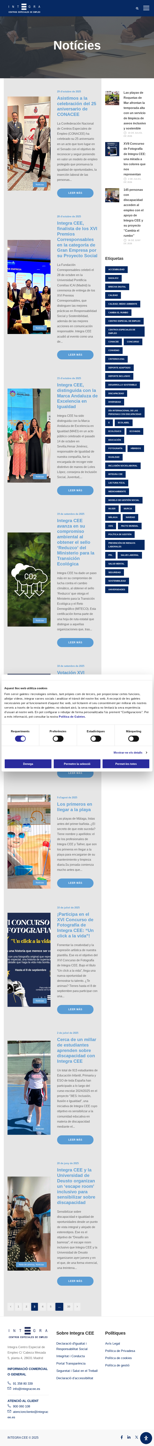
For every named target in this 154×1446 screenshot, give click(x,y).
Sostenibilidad (117, 581)
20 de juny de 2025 (68, 1163)
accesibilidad (116, 269)
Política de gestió (117, 1365)
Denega (28, 763)
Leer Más (75, 193)
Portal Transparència (70, 1363)
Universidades (116, 589)
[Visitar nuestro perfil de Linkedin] (127, 1437)
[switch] (58, 739)
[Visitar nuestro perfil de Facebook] (120, 1437)
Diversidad (114, 402)
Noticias (40, 184)
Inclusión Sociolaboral (122, 466)
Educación (114, 440)
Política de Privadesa (120, 1351)
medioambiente (117, 491)
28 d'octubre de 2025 (69, 216)
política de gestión (119, 534)
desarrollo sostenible (122, 385)
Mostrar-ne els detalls (128, 752)
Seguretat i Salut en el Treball (77, 1371)
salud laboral (130, 555)
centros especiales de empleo (121, 331)
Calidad (113, 295)
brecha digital (117, 287)
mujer (112, 508)
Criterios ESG (116, 359)
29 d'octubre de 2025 (69, 91)
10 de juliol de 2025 (68, 907)
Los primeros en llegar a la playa (74, 807)
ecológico (114, 431)
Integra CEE (115, 474)
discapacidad (116, 393)
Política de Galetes (72, 716)
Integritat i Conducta (70, 1356)
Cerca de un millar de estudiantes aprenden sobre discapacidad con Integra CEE (76, 1050)
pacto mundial (129, 526)
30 (68, 1306)
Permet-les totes (126, 763)
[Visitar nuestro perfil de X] (134, 1437)
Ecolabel (123, 422)
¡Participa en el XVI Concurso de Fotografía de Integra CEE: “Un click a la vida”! (75, 925)
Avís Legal (112, 1343)
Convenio (113, 350)
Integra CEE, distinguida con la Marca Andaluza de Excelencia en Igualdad (77, 395)
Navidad (130, 517)
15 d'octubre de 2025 (69, 378)
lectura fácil (116, 483)
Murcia (128, 508)
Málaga (113, 517)
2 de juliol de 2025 (67, 1032)
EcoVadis (135, 431)
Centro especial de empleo (124, 321)
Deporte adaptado (119, 368)
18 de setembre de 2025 (70, 666)
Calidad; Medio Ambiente (122, 304)
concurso (133, 342)
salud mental (116, 564)
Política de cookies (118, 1358)
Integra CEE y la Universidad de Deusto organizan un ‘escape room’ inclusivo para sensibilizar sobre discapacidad (76, 1186)
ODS (110, 526)
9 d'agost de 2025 (67, 797)
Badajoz (113, 278)
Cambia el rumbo (118, 312)
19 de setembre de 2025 (70, 514)
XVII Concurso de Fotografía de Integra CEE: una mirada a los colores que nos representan (135, 159)
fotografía (115, 448)
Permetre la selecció (77, 763)
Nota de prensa (27, 1264)
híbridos (136, 448)
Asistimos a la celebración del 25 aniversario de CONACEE (76, 106)
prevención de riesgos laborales (121, 545)
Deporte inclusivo (119, 376)
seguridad (114, 572)
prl (110, 555)
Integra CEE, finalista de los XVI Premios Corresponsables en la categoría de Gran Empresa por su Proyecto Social (77, 239)
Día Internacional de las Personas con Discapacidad (124, 412)
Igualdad (113, 457)
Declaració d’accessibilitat (74, 1378)
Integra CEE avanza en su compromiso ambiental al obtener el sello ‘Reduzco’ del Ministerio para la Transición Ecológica (75, 542)
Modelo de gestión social (123, 500)
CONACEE (113, 342)
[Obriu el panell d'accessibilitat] (146, 1438)
